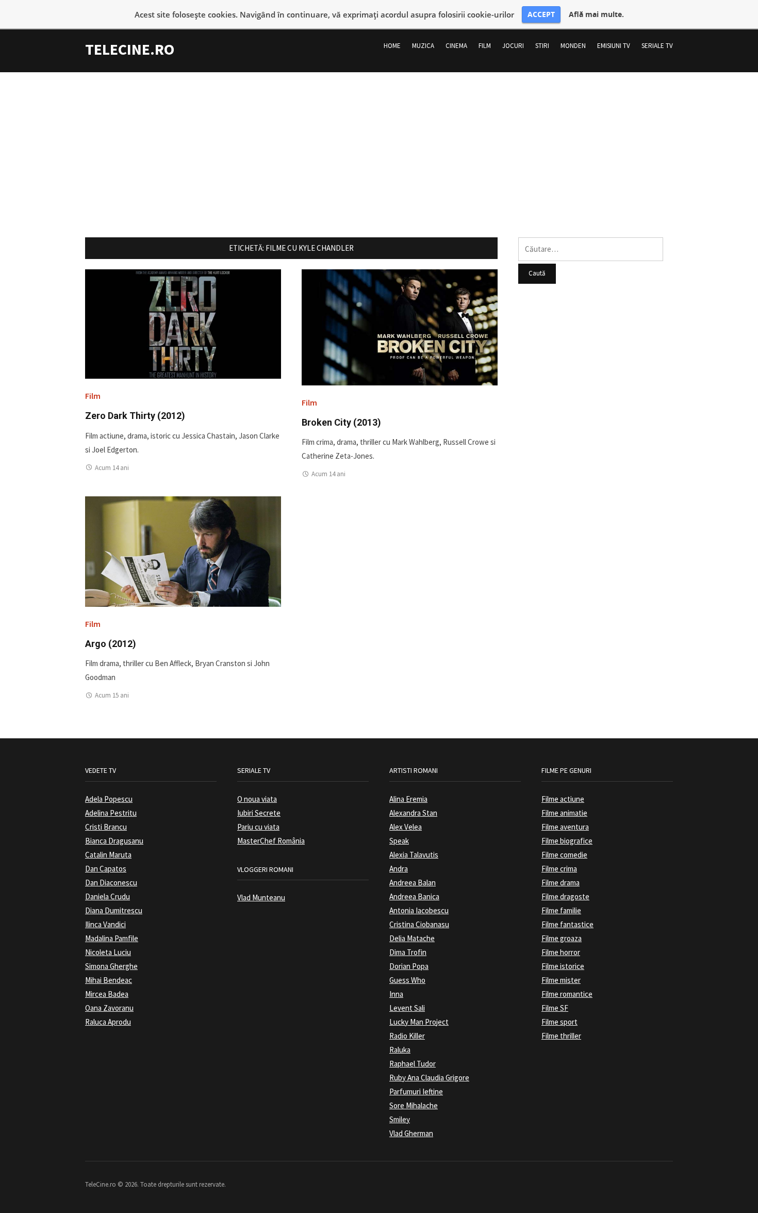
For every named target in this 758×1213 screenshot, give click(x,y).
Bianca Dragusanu (114, 841)
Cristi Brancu (106, 827)
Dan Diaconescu (111, 882)
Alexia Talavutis (413, 855)
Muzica (423, 45)
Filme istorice (562, 966)
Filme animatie (564, 813)
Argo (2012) (110, 643)
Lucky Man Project (419, 1022)
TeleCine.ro (129, 49)
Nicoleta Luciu (108, 952)
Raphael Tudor (412, 1064)
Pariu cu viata (258, 827)
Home (392, 45)
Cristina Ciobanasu (419, 924)
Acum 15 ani (112, 695)
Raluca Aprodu (108, 1022)
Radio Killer (407, 1036)
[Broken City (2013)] (400, 326)
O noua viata (257, 799)
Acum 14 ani (112, 467)
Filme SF (554, 1008)
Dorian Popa (409, 966)
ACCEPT (541, 14)
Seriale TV (657, 45)
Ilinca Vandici (105, 924)
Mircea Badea (106, 994)
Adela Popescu (109, 799)
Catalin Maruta (108, 855)
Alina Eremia (408, 799)
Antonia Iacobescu (419, 910)
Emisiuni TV (613, 45)
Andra (398, 869)
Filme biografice (566, 841)
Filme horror (560, 952)
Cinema (456, 45)
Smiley (399, 1119)
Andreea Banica (414, 896)
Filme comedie (564, 855)
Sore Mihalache (413, 1105)
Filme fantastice (567, 924)
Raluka (399, 1050)
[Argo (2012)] (183, 551)
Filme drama (560, 882)
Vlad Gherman (411, 1133)
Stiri (542, 45)
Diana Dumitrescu (113, 910)
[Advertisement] (379, 144)
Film (485, 45)
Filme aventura (565, 827)
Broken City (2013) (341, 422)
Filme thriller (561, 1036)
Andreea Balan (412, 882)
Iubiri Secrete (259, 813)
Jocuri (513, 45)
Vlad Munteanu (261, 897)
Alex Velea (405, 827)
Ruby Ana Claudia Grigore (429, 1077)
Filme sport (559, 1022)
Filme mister (561, 980)
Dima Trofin (407, 952)
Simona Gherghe (111, 966)
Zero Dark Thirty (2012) (135, 415)
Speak (399, 841)
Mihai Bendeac (108, 980)
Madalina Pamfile (111, 938)
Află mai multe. (596, 14)
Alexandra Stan (413, 813)
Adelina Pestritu (111, 813)
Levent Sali (407, 1008)
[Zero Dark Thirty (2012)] (183, 323)
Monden (573, 45)
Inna (396, 994)
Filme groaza (561, 938)
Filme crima (559, 869)
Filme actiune (562, 799)
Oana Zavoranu (109, 1008)
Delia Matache (412, 938)
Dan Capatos (105, 869)
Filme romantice (566, 994)
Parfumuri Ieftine (416, 1091)
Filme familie (561, 910)
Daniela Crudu (107, 896)
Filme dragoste (565, 896)
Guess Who (407, 980)
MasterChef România (271, 841)
